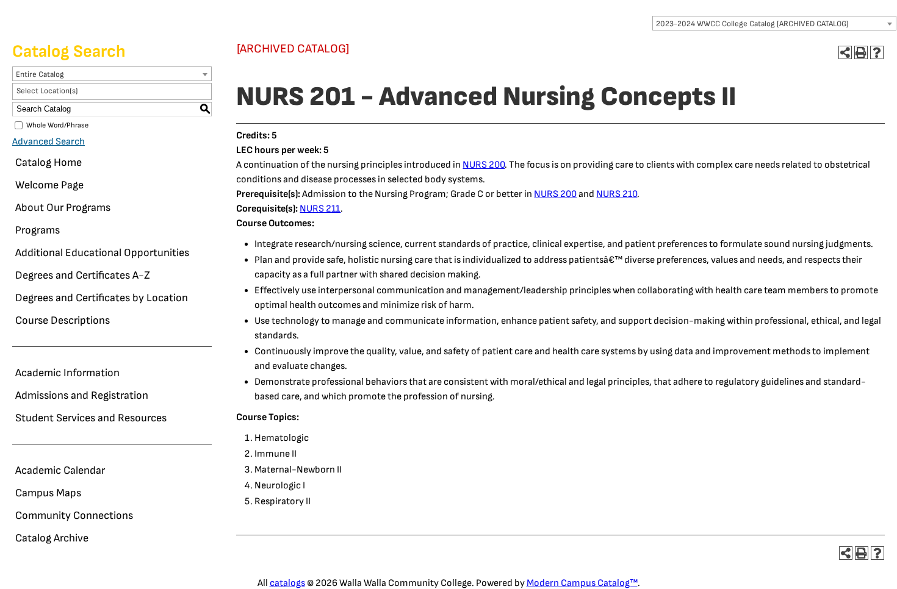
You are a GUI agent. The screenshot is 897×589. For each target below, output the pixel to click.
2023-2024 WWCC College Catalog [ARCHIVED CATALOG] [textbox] (752, 24)
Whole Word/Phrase (57, 125)
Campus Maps (48, 493)
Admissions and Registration (81, 395)
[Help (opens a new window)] (877, 52)
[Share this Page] (845, 52)
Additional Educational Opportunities (102, 252)
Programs (37, 230)
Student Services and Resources (91, 418)
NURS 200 (484, 165)
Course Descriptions (62, 320)
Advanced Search (48, 142)
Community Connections (74, 515)
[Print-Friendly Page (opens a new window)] (861, 52)
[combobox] (774, 23)
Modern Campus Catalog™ (582, 583)
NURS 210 (616, 194)
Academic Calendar (60, 470)
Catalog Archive (51, 538)
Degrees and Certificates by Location (101, 297)
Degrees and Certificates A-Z (82, 275)
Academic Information (67, 372)
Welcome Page (49, 185)
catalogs (287, 583)
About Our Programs (62, 207)
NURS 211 (320, 209)
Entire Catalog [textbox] (40, 74)
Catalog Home (48, 162)
